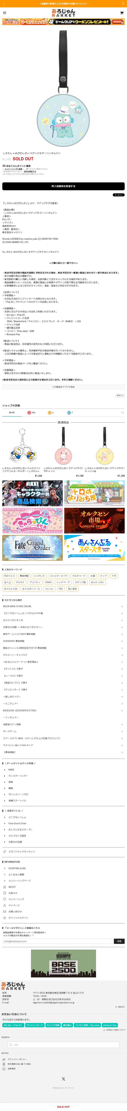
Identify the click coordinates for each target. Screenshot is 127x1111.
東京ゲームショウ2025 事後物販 (20, 634)
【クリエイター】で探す (15, 689)
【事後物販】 (9, 752)
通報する (120, 396)
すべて (12, 413)
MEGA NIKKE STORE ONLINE (17, 606)
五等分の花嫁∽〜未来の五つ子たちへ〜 (24, 627)
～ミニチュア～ (11, 703)
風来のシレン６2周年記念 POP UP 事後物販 (25, 648)
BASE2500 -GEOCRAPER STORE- (20, 710)
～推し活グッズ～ (12, 696)
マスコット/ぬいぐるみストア (18, 745)
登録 (119, 941)
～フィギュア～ (11, 717)
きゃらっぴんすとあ (13, 620)
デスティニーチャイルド (15, 655)
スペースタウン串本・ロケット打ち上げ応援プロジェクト (32, 738)
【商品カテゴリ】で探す (15, 683)
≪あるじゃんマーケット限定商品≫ (21, 662)
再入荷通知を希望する (63, 186)
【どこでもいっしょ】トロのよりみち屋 (24, 613)
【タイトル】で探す (13, 669)
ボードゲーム (9, 731)
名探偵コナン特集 (12, 724)
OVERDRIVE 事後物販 (13, 641)
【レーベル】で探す (13, 676)
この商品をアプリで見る (63, 387)
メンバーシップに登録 (13, 169)
